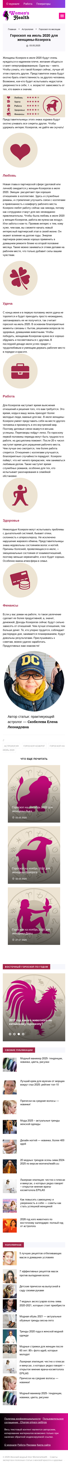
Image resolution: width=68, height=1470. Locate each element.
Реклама (31, 1444)
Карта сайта (44, 1444)
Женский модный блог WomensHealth (29, 17)
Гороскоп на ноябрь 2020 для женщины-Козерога (31, 870)
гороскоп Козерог (34, 745)
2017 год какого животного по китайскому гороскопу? (30, 1022)
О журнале (10, 1444)
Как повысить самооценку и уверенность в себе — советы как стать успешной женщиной (40, 1202)
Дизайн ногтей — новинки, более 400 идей (42, 1141)
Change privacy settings (33, 1422)
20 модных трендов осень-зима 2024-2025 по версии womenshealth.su (42, 1161)
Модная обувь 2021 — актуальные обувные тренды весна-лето (40, 1318)
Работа (21, 1444)
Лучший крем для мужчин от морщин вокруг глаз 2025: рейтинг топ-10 (42, 1082)
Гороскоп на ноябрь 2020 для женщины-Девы (31, 931)
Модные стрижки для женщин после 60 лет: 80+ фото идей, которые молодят (41, 1350)
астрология (11, 745)
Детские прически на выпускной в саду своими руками (40, 1288)
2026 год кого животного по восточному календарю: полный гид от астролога (41, 1222)
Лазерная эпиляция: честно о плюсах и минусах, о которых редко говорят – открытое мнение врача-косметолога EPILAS (42, 1185)
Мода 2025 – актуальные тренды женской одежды (40, 1122)
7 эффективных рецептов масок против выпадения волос (39, 1273)
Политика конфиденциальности (22, 1418)
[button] (10, 1034)
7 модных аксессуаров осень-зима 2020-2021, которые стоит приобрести (42, 1303)
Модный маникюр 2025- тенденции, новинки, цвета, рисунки (41, 1060)
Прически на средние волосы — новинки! (39, 1102)
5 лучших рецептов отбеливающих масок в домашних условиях (41, 1255)
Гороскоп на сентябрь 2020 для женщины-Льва (32, 809)
